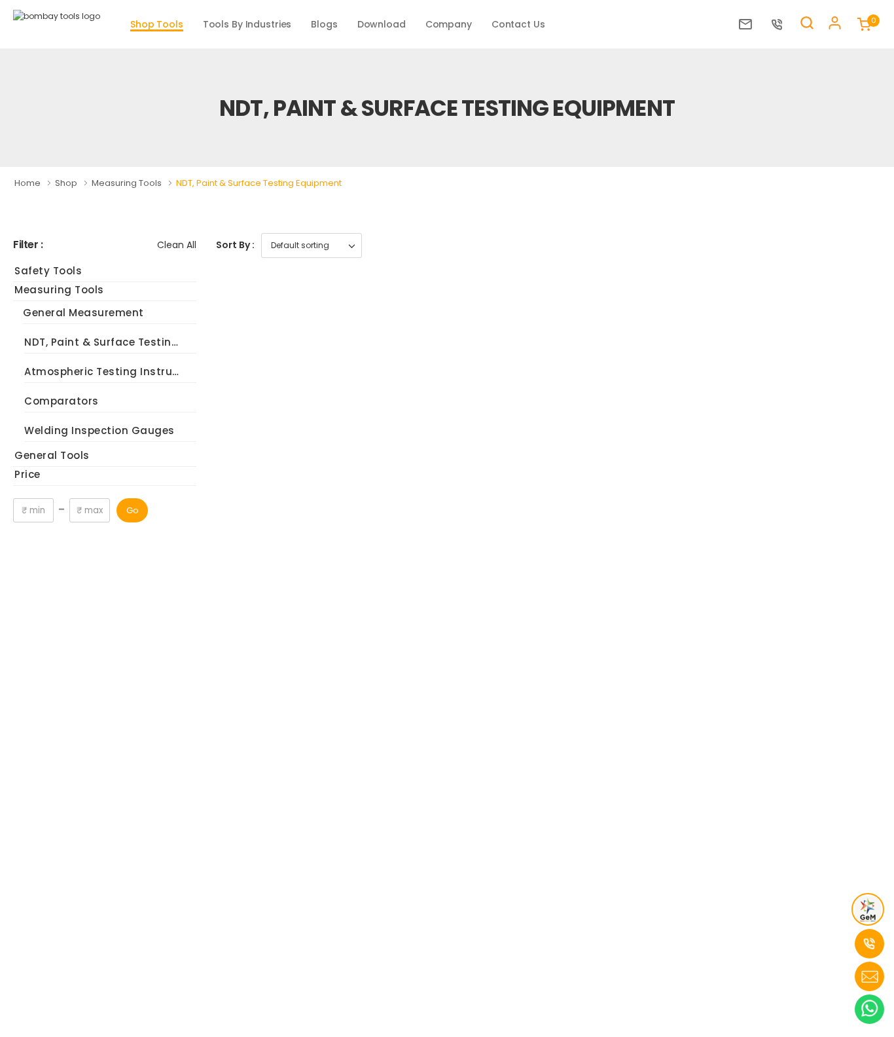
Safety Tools (48, 271)
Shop (67, 183)
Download (381, 24)
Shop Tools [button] (156, 24)
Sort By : (235, 244)
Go (132, 510)
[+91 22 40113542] (780, 24)
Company (448, 24)
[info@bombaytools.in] (749, 24)
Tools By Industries (247, 24)
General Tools (52, 455)
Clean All (176, 244)
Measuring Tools (128, 183)
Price (27, 474)
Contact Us (518, 24)
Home (28, 183)
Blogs (324, 24)
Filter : (28, 245)
